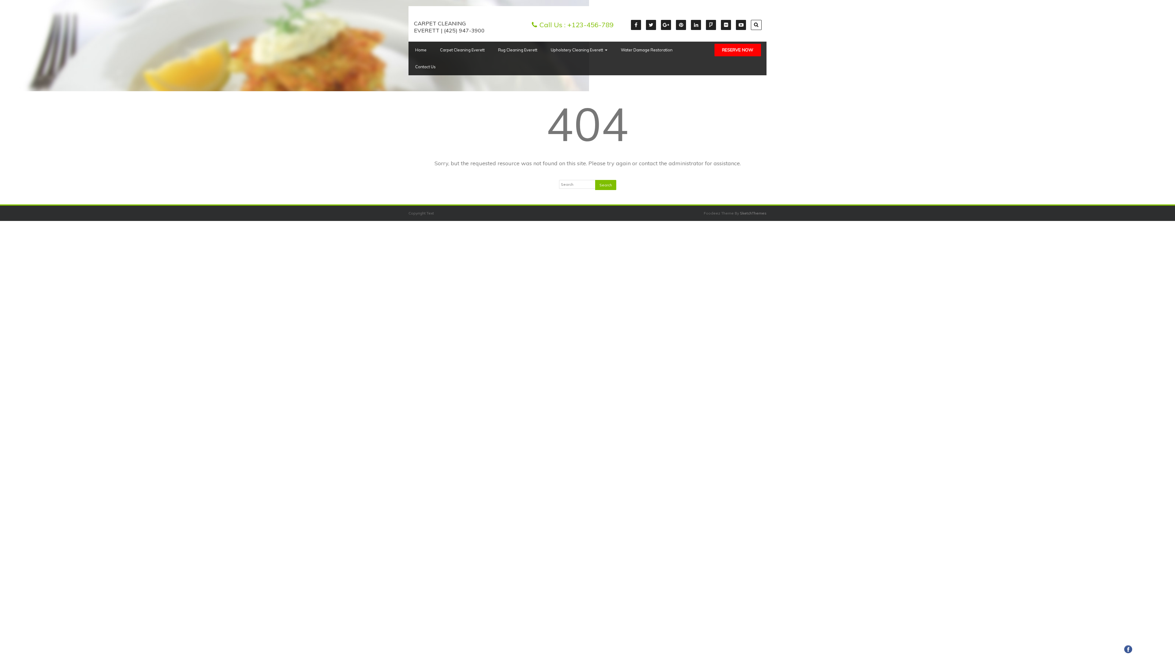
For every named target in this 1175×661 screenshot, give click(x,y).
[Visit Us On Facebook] (1128, 652)
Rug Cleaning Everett (517, 49)
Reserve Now (737, 50)
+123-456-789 (590, 25)
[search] (756, 25)
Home (421, 49)
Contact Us (425, 66)
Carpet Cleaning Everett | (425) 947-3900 (449, 27)
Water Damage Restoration (647, 49)
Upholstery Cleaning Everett (577, 49)
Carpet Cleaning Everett (462, 49)
